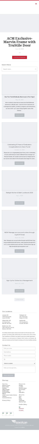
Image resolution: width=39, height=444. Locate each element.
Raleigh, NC (23, 315)
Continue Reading (20, 57)
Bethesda (22, 320)
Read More (19, 115)
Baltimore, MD (6, 326)
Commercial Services (7, 397)
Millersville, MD (6, 320)
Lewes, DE (5, 315)
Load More (19, 299)
